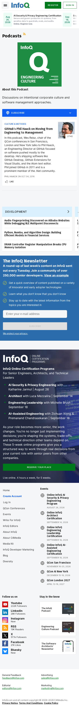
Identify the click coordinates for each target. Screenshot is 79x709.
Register (53, 5)
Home (6, 490)
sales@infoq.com (50, 678)
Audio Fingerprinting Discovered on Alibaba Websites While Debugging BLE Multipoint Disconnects (36, 222)
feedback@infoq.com (13, 678)
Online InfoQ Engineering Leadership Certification (54, 532)
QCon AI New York (57, 571)
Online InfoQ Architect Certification (54, 515)
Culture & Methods (15, 124)
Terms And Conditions (31, 703)
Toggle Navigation (5, 5)
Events (7, 514)
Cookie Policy (51, 703)
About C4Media (12, 537)
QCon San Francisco (59, 562)
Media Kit (8, 543)
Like (12, 181)
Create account (12, 496)
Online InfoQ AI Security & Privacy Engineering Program (58, 499)
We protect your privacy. (15, 333)
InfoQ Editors (10, 525)
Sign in (70, 5)
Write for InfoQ (11, 520)
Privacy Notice (10, 703)
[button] (35, 326)
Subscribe (18, 112)
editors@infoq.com (11, 688)
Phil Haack (10, 176)
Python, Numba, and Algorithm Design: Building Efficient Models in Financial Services (32, 234)
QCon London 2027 (58, 580)
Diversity (8, 561)
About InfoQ (10, 531)
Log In (7, 502)
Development (16, 211)
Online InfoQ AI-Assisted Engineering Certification (56, 549)
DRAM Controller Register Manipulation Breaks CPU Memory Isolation (35, 246)
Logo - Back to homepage (20, 4)
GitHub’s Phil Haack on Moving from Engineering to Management (28, 130)
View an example (56, 275)
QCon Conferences (14, 508)
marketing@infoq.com (52, 688)
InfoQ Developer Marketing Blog (18, 552)
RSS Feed (24, 34)
